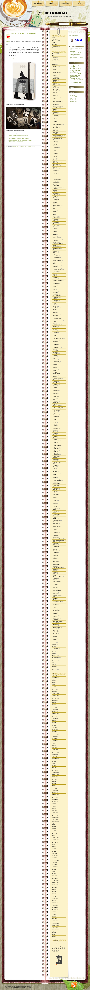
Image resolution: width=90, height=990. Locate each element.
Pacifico (55, 433)
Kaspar (54, 303)
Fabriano (55, 220)
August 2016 (54, 779)
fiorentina (55, 229)
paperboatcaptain (57, 445)
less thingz (55, 340)
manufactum (56, 362)
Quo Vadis (55, 494)
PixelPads (55, 471)
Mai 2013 (54, 849)
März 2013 (54, 853)
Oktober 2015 (55, 797)
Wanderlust (55, 615)
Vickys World (56, 610)
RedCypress (56, 505)
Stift (77, 79)
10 (60, 945)
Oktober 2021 (55, 675)
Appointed (55, 87)
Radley (54, 497)
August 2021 (54, 679)
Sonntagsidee (55, 658)
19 (64, 947)
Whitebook (55, 624)
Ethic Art (55, 213)
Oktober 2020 (55, 697)
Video (80, 83)
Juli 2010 (54, 911)
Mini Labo (55, 379)
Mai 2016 (54, 785)
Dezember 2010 (55, 902)
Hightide (55, 266)
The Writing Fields (57, 590)
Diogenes (55, 190)
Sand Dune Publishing (58, 538)
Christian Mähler (14, 38)
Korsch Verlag (56, 313)
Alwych (54, 81)
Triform (54, 596)
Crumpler (55, 170)
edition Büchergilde (57, 205)
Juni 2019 (54, 722)
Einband (54, 57)
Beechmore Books (57, 106)
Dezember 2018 (55, 733)
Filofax (54, 226)
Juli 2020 (54, 702)
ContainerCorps (56, 165)
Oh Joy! (55, 425)
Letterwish (55, 344)
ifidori (54, 274)
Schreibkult (55, 544)
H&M (54, 254)
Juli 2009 (54, 932)
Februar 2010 (55, 920)
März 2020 (54, 707)
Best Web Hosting (25, 987)
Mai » (57, 951)
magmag (55, 356)
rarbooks (55, 500)
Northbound (55, 414)
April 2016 (54, 787)
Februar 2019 (55, 729)
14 (54, 947)
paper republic (56, 440)
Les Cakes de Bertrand (58, 338)
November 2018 (55, 734)
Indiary (54, 281)
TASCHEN (55, 587)
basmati (55, 103)
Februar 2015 (55, 812)
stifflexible (55, 570)
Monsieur (55, 393)
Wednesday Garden (57, 621)
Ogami (54, 424)
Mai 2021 (54, 684)
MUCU (54, 398)
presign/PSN (56, 483)
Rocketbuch (55, 523)
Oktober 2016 (55, 776)
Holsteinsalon (56, 271)
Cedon (54, 158)
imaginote (55, 278)
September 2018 (55, 738)
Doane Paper (56, 193)
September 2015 (55, 799)
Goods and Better (57, 248)
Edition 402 (55, 203)
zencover (55, 636)
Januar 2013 (54, 857)
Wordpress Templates (10, 987)
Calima (54, 145)
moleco (54, 388)
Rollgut (54, 528)
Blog (78, 65)
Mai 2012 (54, 871)
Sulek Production (56, 581)
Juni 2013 (54, 848)
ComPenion (55, 164)
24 (60, 948)
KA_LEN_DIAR (56, 295)
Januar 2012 (54, 878)
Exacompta (55, 216)
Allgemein (54, 53)
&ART (54, 67)
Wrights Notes (56, 630)
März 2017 (54, 767)
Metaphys (55, 372)
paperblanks (56, 443)
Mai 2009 (54, 936)
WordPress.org (73, 98)
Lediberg (55, 330)
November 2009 (55, 925)
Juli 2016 (54, 781)
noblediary (55, 411)
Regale (53, 653)
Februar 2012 (55, 876)
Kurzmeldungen (55, 648)
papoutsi (55, 457)
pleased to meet (56, 472)
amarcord (55, 83)
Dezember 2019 (55, 713)
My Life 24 (55, 402)
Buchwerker (55, 139)
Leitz (54, 336)
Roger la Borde (56, 524)
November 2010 (55, 903)
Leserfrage (72, 75)
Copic (54, 167)
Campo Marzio (56, 148)
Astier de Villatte (56, 96)
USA (74, 81)
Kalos (54, 298)
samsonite (55, 537)
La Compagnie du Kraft (58, 320)
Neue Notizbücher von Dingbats (76, 57)
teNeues (55, 589)
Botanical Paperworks (58, 124)
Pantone (55, 437)
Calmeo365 (55, 147)
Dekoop (55, 178)
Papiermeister (56, 454)
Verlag (53, 667)
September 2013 (55, 842)
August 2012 (54, 866)
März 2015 (54, 810)
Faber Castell (56, 217)
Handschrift (79, 70)
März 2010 (54, 918)
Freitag (54, 236)
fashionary (55, 222)
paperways (55, 451)
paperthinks (55, 450)
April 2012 (54, 873)
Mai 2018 (54, 743)
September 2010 (55, 907)
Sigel (54, 557)
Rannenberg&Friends (57, 498)
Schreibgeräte (55, 657)
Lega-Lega (55, 333)
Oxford (54, 431)
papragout (55, 459)
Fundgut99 (55, 240)
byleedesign (55, 141)
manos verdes (56, 361)
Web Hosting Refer (74, 99)
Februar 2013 (55, 855)
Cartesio (55, 155)
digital (72, 68)
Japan (71, 72)
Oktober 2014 (55, 819)
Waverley (55, 616)
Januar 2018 (54, 751)
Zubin (54, 639)
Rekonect (55, 511)
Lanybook (55, 326)
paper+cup (55, 442)
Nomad (54, 413)
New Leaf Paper (56, 405)
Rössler (55, 531)
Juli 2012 (54, 867)
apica (54, 86)
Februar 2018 (55, 749)
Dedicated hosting (73, 101)
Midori (54, 376)
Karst (54, 301)
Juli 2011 (54, 889)
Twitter (71, 81)
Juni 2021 (54, 682)
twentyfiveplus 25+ (57, 601)
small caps (55, 560)
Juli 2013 (54, 846)
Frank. (54, 234)
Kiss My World (56, 307)
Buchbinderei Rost (57, 136)
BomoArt (55, 119)
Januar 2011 (54, 900)
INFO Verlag (56, 283)
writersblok (55, 631)
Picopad (55, 466)
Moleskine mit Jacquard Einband (16, 141)
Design (72, 67)
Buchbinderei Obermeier (58, 135)
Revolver (55, 515)
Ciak (54, 161)
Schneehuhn (56, 541)
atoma (54, 98)
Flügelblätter (55, 233)
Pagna (54, 434)
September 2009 (55, 929)
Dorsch (54, 196)
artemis (54, 93)
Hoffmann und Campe (58, 269)
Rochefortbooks (56, 521)
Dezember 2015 (55, 794)
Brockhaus (55, 132)
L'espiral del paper (57, 318)
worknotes (55, 628)
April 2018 (54, 745)
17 (60, 947)
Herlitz (54, 263)
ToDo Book (55, 593)
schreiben (54, 655)
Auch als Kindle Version (77, 43)
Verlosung (74, 83)
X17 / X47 (55, 633)
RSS (70, 35)
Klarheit (54, 310)
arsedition (55, 92)
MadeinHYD (55, 355)
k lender (55, 292)
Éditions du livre (56, 206)
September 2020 (55, 698)
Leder (80, 73)
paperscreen (56, 448)
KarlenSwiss (56, 300)
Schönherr (55, 543)
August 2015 (54, 801)
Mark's (54, 365)
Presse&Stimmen (65, 3)
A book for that (56, 71)
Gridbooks (55, 252)
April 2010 (54, 916)
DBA (54, 174)
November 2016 (55, 774)
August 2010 (54, 909)
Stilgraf (54, 572)
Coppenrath (55, 168)
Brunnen (55, 133)
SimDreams (55, 558)
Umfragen (55, 39)
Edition (26, 146)
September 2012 (55, 864)
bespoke (55, 109)
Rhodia (54, 517)
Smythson (55, 563)
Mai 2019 (54, 724)
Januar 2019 (54, 731)
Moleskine (8, 41)
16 (58, 947)
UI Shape (55, 604)
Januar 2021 (54, 691)
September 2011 (55, 885)
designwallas (56, 182)
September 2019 (55, 718)
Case (32, 987)
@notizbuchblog (75, 35)
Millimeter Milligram (57, 378)
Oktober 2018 (55, 736)
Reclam (55, 503)
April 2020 (54, 706)
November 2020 (55, 695)
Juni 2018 (54, 742)
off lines (55, 422)
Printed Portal (56, 485)
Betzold (54, 113)
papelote (55, 439)
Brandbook (55, 127)
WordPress (29, 986)
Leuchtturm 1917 (56, 347)
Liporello (55, 352)
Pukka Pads (55, 489)
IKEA (54, 275)
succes (54, 575)
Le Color (55, 329)
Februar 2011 (55, 898)
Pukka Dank (56, 488)
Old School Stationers (57, 427)
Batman (22, 146)
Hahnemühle (56, 257)
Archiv (79, 3)
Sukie (54, 579)
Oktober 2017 (55, 756)
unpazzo (55, 605)
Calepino (55, 144)
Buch (53, 55)
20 (52, 948)
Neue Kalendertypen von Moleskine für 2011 (18, 135)
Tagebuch (54, 660)
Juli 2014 (54, 824)
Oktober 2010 (55, 905)
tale (54, 586)
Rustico (55, 534)
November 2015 (55, 796)
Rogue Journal (56, 526)
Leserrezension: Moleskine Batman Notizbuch (19, 138)
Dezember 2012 (55, 858)
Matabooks (55, 369)
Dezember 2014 (55, 815)
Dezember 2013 (55, 837)
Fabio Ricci (55, 219)
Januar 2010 (54, 921)
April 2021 (54, 686)
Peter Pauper (56, 463)
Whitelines (55, 625)
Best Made (55, 110)
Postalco (55, 482)
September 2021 (55, 677)
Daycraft (55, 173)
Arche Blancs (56, 89)
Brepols (55, 129)
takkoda (55, 584)
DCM (54, 176)
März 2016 (54, 788)
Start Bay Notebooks (57, 567)
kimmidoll (55, 306)
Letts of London (56, 346)
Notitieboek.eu (56, 416)
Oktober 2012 (55, 862)
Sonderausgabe (31, 146)
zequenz (55, 637)
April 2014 (54, 830)
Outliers (55, 430)
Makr (54, 358)
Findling (55, 228)
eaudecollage (56, 199)
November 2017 (55, 754)
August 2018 (54, 740)
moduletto (55, 387)
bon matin (55, 121)
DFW (54, 184)
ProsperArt (55, 486)
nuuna (54, 417)
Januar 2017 (54, 770)
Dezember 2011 (55, 880)
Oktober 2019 (55, 716)
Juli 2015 (54, 803)
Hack (53, 62)
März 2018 (54, 747)
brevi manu (55, 130)
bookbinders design (57, 123)
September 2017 (55, 758)
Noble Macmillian (56, 410)
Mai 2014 (54, 828)
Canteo (54, 150)
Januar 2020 (54, 711)
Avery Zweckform (57, 101)
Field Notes (55, 225)
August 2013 (54, 844)
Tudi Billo (55, 598)
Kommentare (73, 96)
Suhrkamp (55, 578)
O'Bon (54, 419)
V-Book (54, 608)
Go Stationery (56, 246)
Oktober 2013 (55, 840)
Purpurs (55, 491)
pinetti (54, 468)
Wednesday (55, 619)
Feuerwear (55, 223)
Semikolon (55, 552)
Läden (53, 649)
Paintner (55, 436)
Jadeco (54, 286)
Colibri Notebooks (57, 162)
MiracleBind (55, 382)
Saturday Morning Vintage (58, 540)
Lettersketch (56, 343)
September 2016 (55, 778)
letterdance (55, 341)
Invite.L (54, 284)
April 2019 (54, 725)
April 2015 (54, 808)
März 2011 (54, 896)
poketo (54, 477)
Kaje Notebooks (56, 297)
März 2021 (54, 688)
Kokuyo (55, 312)
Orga (53, 651)
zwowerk (55, 641)
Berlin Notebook (56, 107)
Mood (54, 395)
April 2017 (54, 765)
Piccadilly (55, 465)
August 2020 (54, 700)
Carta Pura (55, 153)
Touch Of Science (57, 595)
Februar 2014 (55, 833)
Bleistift (75, 65)
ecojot (54, 200)
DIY (54, 191)
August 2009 (54, 930)
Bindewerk (55, 115)
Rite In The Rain (56, 520)
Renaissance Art (56, 514)
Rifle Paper (55, 518)
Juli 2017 (54, 760)
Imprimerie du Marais (57, 280)
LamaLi (54, 321)
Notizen (71, 76)
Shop (75, 79)
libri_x (54, 349)
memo (54, 370)
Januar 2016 (54, 792)
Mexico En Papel (56, 373)
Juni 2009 (54, 934)
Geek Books (56, 242)
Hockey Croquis (56, 268)
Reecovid (55, 506)
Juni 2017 (54, 761)
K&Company (56, 294)
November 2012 (55, 860)
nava (54, 404)
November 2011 (55, 882)
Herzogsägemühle (57, 265)
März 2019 (54, 727)
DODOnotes (56, 194)
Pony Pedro (55, 479)
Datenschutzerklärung (57, 40)
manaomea (55, 359)
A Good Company (57, 72)
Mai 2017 (54, 763)
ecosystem (55, 202)
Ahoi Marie (55, 77)
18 (62, 947)
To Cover (55, 592)
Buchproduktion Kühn (57, 138)
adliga (54, 75)
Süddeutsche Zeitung (57, 576)
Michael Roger (56, 375)
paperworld (76, 76)
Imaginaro (55, 277)
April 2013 (54, 851)
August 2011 (54, 887)
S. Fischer (55, 535)
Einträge (72, 95)
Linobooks (55, 350)
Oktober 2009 (55, 927)
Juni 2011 (54, 891)
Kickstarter (72, 73)
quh (54, 492)
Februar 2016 (55, 790)
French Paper (56, 237)
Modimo (55, 385)
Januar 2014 (54, 835)
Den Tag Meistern (57, 179)
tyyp (54, 602)
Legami (54, 335)
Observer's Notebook (57, 420)
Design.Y (55, 181)
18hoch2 (55, 69)
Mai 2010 (54, 914)
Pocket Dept (56, 476)
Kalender (54, 644)
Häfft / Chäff (55, 255)
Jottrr (54, 289)
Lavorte (55, 327)
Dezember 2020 (55, 693)
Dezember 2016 (55, 772)
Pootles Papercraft (57, 480)
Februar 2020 (55, 709)
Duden (54, 197)
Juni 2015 (54, 805)
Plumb (54, 474)
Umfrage (54, 666)
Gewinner (73, 70)
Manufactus (55, 364)
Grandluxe (55, 251)
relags (54, 512)
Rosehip (55, 529)
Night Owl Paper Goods (58, 407)
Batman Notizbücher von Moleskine (23, 34)
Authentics (55, 100)
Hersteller (54, 66)
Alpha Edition (56, 78)
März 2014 (54, 831)
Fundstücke (54, 60)
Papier (72, 78)
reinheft (54, 509)
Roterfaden (55, 532)
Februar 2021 (55, 689)
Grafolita (55, 249)
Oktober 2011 (55, 884)
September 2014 (55, 821)
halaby (54, 258)
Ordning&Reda (56, 428)
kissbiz (54, 309)
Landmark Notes (56, 324)
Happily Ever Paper (57, 260)
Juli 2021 (54, 680)
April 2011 (54, 894)
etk (54, 214)
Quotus (54, 495)
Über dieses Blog (38, 3)
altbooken (55, 80)
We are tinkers (56, 618)
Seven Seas (55, 555)
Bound (54, 126)
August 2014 (54, 823)
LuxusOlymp (56, 353)
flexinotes (55, 231)
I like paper (55, 272)
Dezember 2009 (55, 923)
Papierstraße (56, 456)
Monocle (55, 391)
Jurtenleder (55, 291)
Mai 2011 (54, 893)
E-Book (53, 42)
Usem (54, 607)
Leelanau (55, 332)
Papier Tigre (55, 453)
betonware (55, 112)
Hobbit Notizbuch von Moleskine (16, 137)
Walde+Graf (55, 613)
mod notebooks (56, 384)
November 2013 (55, 839)
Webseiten (54, 669)
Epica (54, 211)
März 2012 (54, 875)
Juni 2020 (54, 704)
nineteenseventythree (57, 408)
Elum (54, 208)
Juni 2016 (54, 783)
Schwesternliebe (56, 546)
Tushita (54, 599)
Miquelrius (55, 381)
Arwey (54, 95)
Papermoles (55, 447)
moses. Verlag (56, 396)
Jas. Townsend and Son (58, 288)
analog (72, 65)
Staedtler (55, 566)
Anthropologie (56, 84)
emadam (55, 210)
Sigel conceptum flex (74, 58)
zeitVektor (55, 634)
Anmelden (72, 93)
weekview (55, 622)
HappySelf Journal (57, 262)
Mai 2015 (54, 806)
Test (53, 662)
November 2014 (55, 817)
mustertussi (55, 401)
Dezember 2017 (55, 752)
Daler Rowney (56, 171)
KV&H (54, 317)
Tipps (53, 664)
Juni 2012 (54, 869)
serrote (54, 553)
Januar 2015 (54, 814)
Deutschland (78, 66)
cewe (54, 159)
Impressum (51, 3)
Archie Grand (56, 90)
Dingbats (55, 188)
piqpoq (54, 469)
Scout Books (56, 550)
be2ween (55, 104)
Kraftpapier (55, 315)
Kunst (53, 646)
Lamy (54, 323)
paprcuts (55, 460)
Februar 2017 (55, 769)
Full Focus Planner (57, 239)
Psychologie (77, 78)
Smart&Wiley (56, 561)
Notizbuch (77, 75)
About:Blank (55, 74)
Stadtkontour (56, 564)
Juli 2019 (54, 720)
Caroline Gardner (57, 152)
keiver (54, 304)
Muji (54, 399)
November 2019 (55, 715)
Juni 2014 (54, 826)
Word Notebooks (56, 627)
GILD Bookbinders (57, 243)
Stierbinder (55, 569)
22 (56, 948)
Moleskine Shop (10, 58)
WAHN (54, 612)
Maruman (55, 367)
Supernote (55, 582)
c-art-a (54, 142)
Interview (54, 642)
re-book (55, 502)
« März (53, 951)
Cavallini (55, 156)
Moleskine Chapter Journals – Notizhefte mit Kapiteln (20, 140)
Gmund (54, 245)
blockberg (55, 116)
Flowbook (54, 59)
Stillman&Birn (56, 573)
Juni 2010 (54, 912)
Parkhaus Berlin (56, 462)
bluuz (54, 118)
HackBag (54, 64)
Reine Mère (55, 508)
